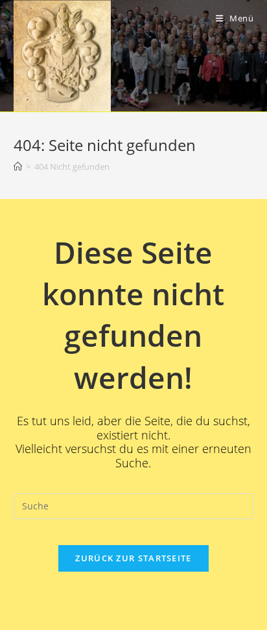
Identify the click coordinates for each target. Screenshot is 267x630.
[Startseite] (18, 166)
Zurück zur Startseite (133, 558)
